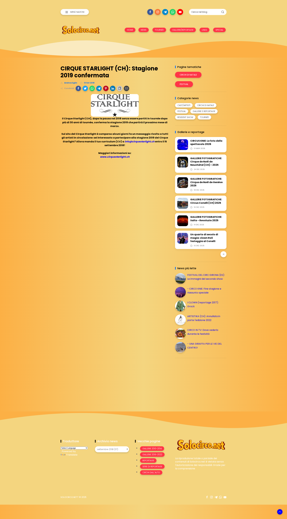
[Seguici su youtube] (180, 12)
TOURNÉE (159, 29)
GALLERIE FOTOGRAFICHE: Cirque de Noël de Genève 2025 (206, 182)
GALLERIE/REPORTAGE (182, 29)
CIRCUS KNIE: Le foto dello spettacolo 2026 (206, 142)
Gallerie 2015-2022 (152, 454)
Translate (71, 454)
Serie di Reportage (152, 466)
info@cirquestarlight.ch (140, 141)
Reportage (148, 460)
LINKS (204, 29)
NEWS (143, 29)
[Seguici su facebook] (150, 12)
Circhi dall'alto (151, 472)
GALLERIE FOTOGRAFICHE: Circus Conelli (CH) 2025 (206, 201)
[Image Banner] (200, 444)
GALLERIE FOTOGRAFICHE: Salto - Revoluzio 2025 (206, 218)
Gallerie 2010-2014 (152, 448)
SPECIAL (219, 29)
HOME (130, 29)
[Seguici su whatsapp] (173, 12)
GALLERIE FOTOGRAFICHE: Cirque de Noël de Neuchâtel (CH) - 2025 (206, 162)
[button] (78, 88)
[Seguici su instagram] (158, 12)
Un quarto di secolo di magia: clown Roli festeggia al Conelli (204, 238)
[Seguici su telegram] (165, 12)
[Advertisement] (197, 381)
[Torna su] (280, 512)
